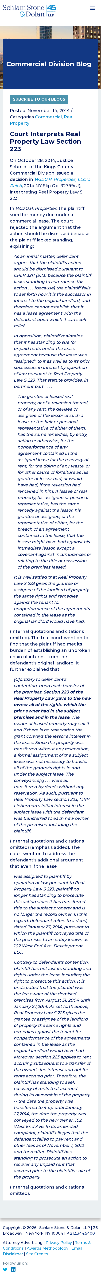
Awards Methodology (47, 1248)
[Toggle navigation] (92, 8)
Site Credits (37, 1254)
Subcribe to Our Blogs (39, 99)
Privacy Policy (59, 1242)
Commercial (48, 117)
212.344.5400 (82, 1233)
